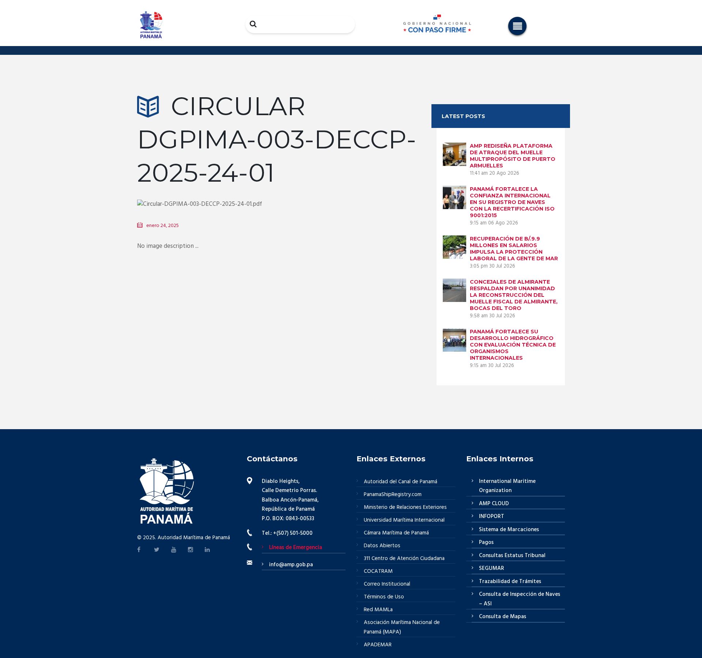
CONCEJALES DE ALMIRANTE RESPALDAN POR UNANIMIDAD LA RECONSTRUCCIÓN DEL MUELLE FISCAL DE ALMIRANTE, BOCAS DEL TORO (514, 295)
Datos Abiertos (382, 545)
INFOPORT (491, 516)
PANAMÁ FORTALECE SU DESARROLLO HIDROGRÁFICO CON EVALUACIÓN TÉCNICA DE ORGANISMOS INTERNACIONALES (513, 344)
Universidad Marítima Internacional (404, 520)
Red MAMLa (378, 609)
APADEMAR (378, 644)
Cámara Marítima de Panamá (396, 533)
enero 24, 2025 (162, 226)
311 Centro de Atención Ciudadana (404, 558)
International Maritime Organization (507, 486)
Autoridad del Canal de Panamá (400, 481)
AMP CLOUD (494, 503)
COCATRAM (378, 571)
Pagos (486, 542)
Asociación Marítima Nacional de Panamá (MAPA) (402, 627)
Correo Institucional (387, 584)
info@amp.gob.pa (291, 564)
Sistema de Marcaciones (509, 529)
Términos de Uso (384, 597)
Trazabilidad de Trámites (510, 581)
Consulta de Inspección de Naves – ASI (519, 599)
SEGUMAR (491, 568)
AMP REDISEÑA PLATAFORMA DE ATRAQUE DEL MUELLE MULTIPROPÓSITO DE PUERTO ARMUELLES (512, 156)
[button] (517, 26)
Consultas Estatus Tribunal (512, 555)
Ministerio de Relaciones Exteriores (405, 507)
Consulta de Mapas (502, 616)
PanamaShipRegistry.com (393, 494)
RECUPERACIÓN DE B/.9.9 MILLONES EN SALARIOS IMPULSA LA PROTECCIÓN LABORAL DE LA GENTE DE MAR (514, 248)
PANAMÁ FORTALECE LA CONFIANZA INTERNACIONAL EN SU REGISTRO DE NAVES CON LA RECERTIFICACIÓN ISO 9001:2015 (512, 202)
